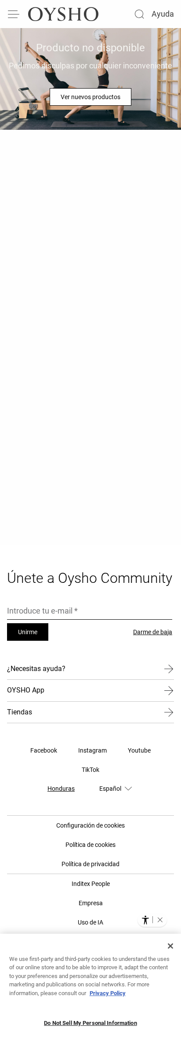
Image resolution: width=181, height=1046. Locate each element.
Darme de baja (152, 631)
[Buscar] (139, 14)
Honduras (61, 788)
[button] (159, 919)
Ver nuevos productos (90, 96)
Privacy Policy (108, 993)
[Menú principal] (14, 14)
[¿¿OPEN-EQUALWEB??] (152, 920)
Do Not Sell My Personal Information (90, 1023)
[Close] (170, 946)
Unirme (27, 631)
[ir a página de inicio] (63, 14)
